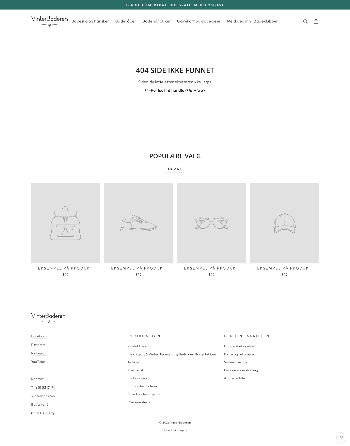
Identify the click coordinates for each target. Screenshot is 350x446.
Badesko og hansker (90, 21)
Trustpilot (135, 370)
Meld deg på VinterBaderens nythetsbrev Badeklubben (172, 354)
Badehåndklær (156, 21)
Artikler (134, 362)
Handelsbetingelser (239, 346)
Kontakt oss (137, 346)
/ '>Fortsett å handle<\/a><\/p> (175, 90)
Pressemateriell (140, 402)
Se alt (175, 168)
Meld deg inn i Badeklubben (253, 21)
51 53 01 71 (46, 387)
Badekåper (126, 21)
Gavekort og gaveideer (199, 21)
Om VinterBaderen (143, 386)
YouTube (38, 361)
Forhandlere (138, 378)
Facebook (39, 336)
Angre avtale (234, 378)
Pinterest (38, 344)
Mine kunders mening (145, 394)
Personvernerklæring (241, 370)
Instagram (39, 353)
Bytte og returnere (239, 354)
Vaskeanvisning (236, 362)
